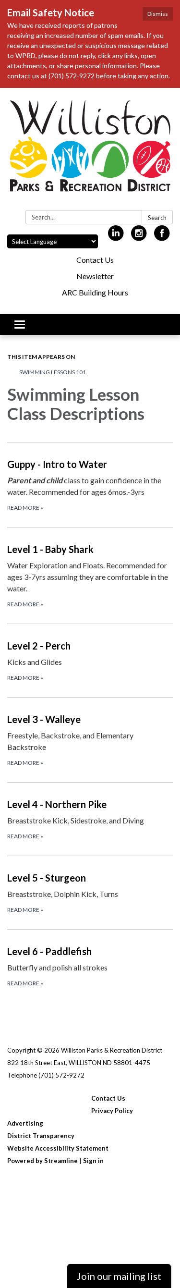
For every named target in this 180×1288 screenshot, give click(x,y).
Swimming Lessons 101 (52, 372)
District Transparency (40, 1136)
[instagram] (139, 237)
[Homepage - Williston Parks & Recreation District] (90, 151)
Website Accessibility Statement (57, 1148)
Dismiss (157, 13)
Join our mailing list (119, 1276)
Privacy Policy (112, 1111)
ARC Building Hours (95, 292)
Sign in (93, 1161)
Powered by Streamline (42, 1161)
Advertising (25, 1123)
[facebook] (162, 237)
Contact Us (95, 259)
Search (157, 217)
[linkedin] (116, 237)
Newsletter (95, 276)
